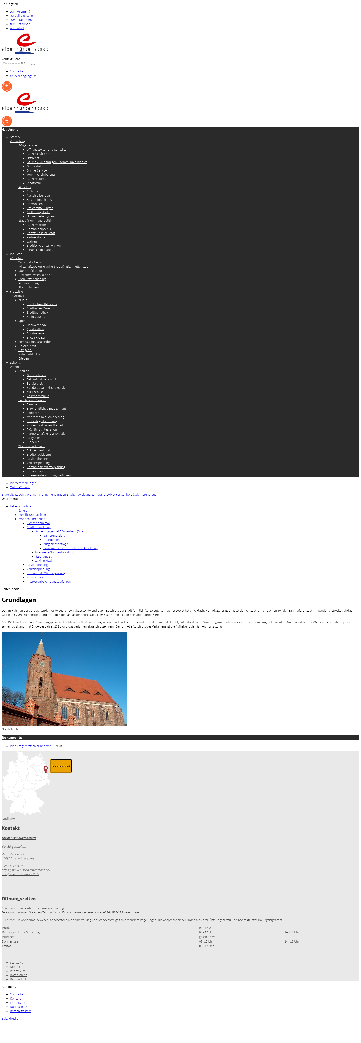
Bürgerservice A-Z (38, 153)
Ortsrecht (33, 158)
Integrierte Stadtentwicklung (54, 552)
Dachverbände (37, 325)
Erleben (23, 358)
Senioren (33, 412)
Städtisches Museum (40, 308)
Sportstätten (35, 329)
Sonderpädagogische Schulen (47, 387)
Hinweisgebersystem (41, 216)
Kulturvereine (36, 316)
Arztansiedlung (28, 283)
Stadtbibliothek (37, 312)
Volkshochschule (38, 396)
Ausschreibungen (38, 195)
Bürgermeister (36, 224)
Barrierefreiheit (20, 979)
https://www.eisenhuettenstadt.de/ (26, 870)
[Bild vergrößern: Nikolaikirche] (64, 725)
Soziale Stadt (44, 560)
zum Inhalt (17, 28)
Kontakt (15, 966)
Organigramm (272, 920)
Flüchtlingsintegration (42, 429)
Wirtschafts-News (29, 262)
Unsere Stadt (27, 346)
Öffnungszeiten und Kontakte (46, 149)
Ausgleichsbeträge (55, 544)
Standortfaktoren (30, 270)
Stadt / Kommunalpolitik (35, 220)
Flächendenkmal (38, 450)
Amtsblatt (33, 191)
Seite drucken (11, 1018)
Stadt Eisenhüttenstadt (19, 838)
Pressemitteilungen (40, 208)
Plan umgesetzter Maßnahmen (31, 746)
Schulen (23, 371)
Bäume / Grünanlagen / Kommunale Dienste (57, 162)
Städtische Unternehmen (44, 245)
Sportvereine (35, 333)
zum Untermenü (21, 24)
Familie (32, 404)
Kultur (22, 300)
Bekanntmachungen (41, 199)
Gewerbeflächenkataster (35, 275)
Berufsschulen (36, 383)
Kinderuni (33, 442)
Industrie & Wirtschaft (17, 256)
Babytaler (33, 438)
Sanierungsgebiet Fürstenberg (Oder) (116, 494)
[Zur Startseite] (25, 55)
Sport (22, 321)
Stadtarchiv (34, 183)
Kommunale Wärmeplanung (46, 467)
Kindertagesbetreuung (42, 421)
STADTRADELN (36, 337)
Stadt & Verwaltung (17, 139)
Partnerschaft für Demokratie (46, 433)
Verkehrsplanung (38, 463)
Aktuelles (24, 187)
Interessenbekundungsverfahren (49, 475)
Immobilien (35, 204)
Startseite (16, 71)
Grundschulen (36, 375)
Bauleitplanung (37, 458)
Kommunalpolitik (39, 229)
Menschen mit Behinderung (45, 417)
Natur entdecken (29, 354)
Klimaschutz (35, 471)
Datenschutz (18, 975)
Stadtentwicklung (39, 454)
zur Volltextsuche (21, 15)
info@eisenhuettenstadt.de (20, 874)
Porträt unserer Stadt (41, 233)
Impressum (17, 971)
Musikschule (35, 392)
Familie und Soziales (32, 400)
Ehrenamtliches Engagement (46, 408)
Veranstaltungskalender (34, 341)
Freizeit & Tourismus (17, 293)
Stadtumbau (43, 556)
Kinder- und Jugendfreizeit (45, 425)
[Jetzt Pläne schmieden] (7, 90)
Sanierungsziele (54, 535)
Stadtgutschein (28, 287)
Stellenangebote (38, 212)
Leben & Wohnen (16, 364)
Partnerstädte (36, 237)
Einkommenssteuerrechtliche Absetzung (70, 548)
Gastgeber (25, 350)
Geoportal (34, 166)
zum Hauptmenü (21, 20)
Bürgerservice (27, 145)
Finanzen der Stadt (40, 250)
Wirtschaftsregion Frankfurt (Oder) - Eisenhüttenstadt (53, 266)
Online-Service (37, 170)
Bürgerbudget (36, 179)
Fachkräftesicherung (32, 279)
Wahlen (32, 241)
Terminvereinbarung (41, 174)
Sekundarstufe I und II (41, 379)
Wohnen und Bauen (31, 446)
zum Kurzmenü (20, 11)
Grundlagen (150, 494)
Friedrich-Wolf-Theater (42, 304)
